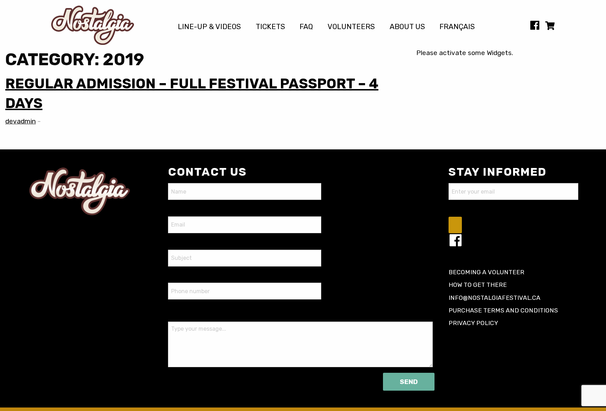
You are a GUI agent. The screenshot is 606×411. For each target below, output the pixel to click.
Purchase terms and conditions (503, 310)
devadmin (20, 121)
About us (407, 27)
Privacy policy (473, 322)
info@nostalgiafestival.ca (494, 297)
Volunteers (351, 27)
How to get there (478, 284)
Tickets (270, 27)
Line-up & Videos (209, 27)
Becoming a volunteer (486, 272)
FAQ (306, 27)
